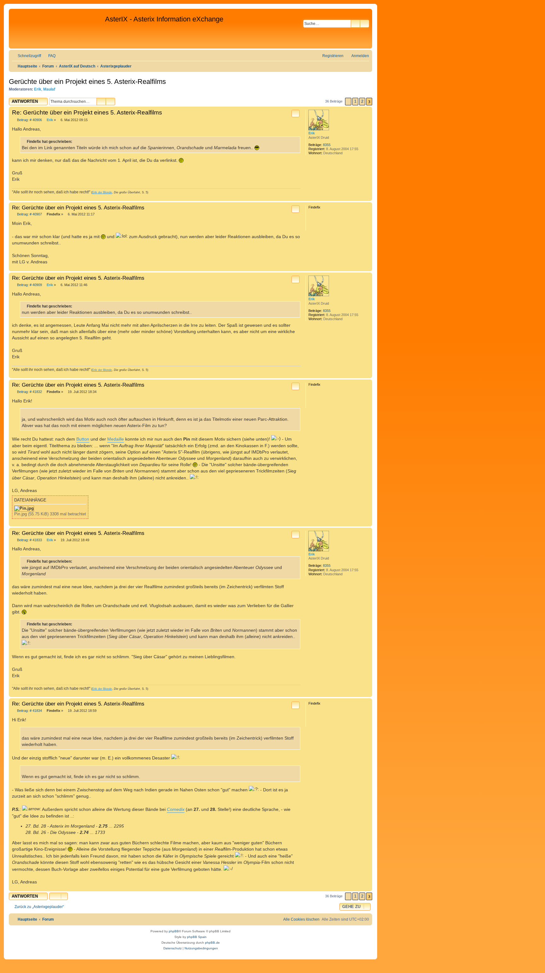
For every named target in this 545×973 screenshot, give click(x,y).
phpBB (174, 931)
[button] (348, 101)
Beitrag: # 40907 (29, 214)
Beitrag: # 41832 (29, 392)
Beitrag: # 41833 (29, 540)
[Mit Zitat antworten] (295, 113)
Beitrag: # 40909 (29, 285)
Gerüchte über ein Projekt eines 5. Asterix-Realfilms (87, 81)
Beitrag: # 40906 (29, 120)
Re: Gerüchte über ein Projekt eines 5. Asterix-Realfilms (87, 112)
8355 (327, 145)
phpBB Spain (197, 937)
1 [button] (355, 101)
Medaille (115, 439)
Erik (37, 89)
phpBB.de (212, 942)
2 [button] (362, 101)
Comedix (176, 809)
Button (82, 439)
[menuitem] (49, 56)
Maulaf (49, 89)
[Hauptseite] (57, 28)
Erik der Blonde (102, 192)
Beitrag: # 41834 (29, 711)
